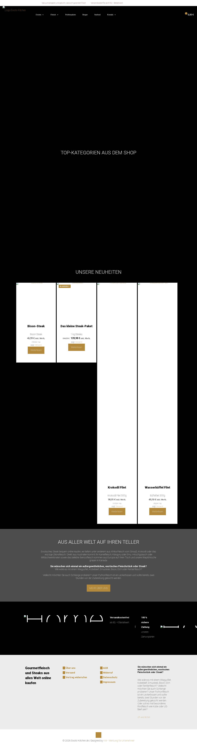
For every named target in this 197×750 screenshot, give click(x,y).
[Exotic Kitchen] (14, 10)
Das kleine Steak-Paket (76, 326)
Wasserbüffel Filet (157, 487)
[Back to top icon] (98, 735)
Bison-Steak (36, 326)
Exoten (38, 15)
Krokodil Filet (117, 487)
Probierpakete (70, 15)
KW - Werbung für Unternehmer (119, 740)
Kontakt (110, 15)
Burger (85, 15)
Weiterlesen (36, 350)
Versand (38, 345)
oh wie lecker (143, 717)
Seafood (97, 15)
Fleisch (53, 15)
